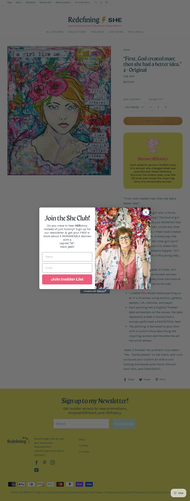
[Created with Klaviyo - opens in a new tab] (95, 291)
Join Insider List (67, 279)
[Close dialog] (146, 212)
